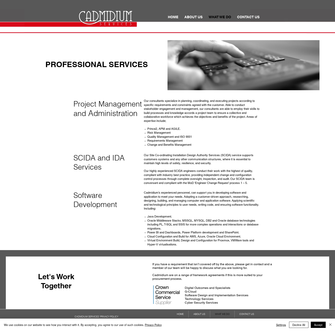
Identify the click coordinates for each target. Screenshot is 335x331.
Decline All (298, 325)
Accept (318, 325)
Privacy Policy (153, 325)
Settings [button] (281, 325)
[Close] (330, 325)
